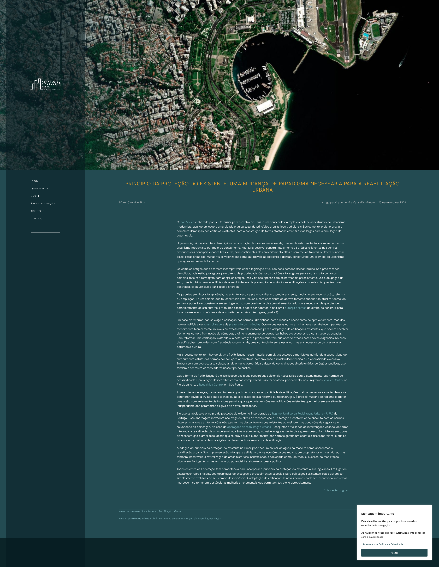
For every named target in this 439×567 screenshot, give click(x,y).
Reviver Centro (333, 380)
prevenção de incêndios (244, 324)
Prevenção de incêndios (194, 518)
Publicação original (336, 490)
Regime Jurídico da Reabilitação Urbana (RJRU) (302, 413)
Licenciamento (149, 511)
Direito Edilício (150, 518)
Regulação (215, 518)
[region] (394, 532)
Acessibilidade (133, 518)
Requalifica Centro (211, 384)
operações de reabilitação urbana (249, 427)
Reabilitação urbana (169, 511)
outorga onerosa (295, 308)
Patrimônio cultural (169, 518)
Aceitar (394, 552)
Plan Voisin (187, 222)
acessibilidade (212, 324)
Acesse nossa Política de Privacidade (383, 544)
